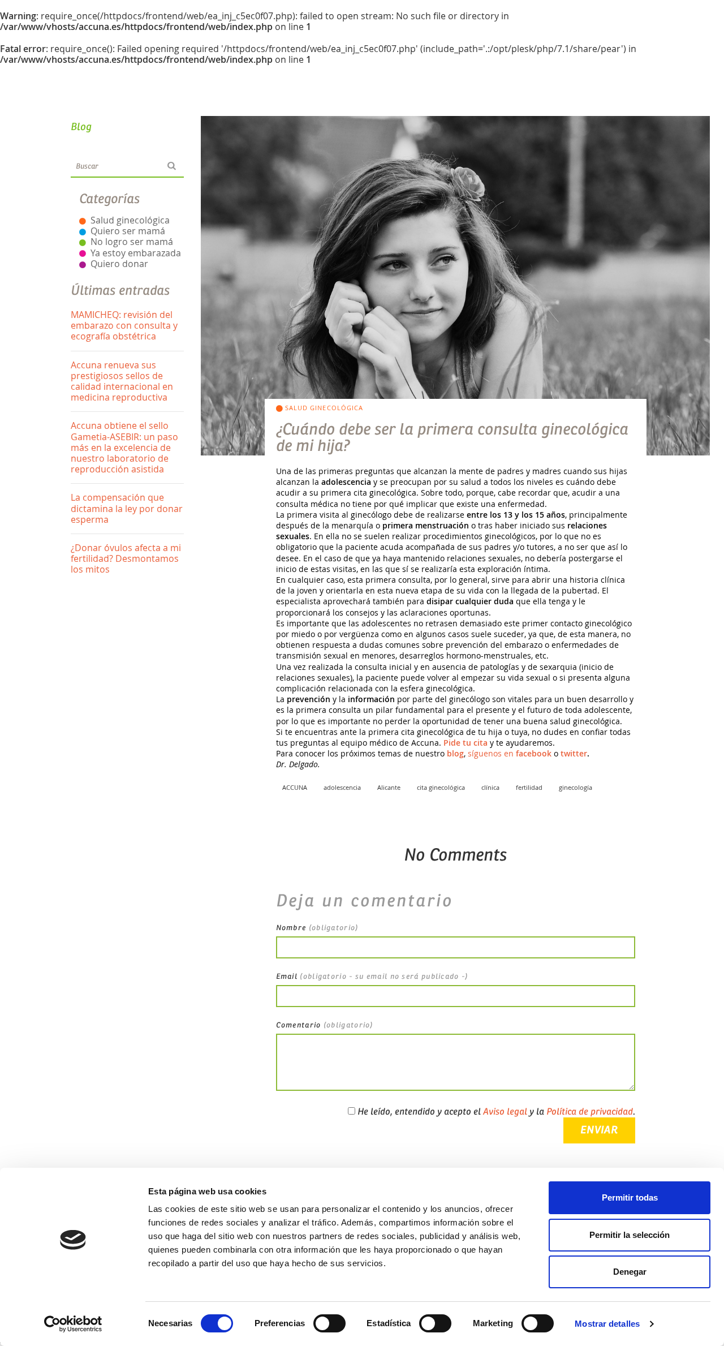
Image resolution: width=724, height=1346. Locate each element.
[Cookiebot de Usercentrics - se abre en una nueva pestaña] (73, 1323)
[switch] (329, 1323)
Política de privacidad (589, 1112)
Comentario (324, 1025)
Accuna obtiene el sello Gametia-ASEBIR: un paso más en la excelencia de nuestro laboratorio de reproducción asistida (124, 447)
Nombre (317, 928)
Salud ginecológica (130, 220)
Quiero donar (119, 263)
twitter (574, 753)
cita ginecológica (441, 787)
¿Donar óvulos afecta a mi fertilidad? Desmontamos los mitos (126, 558)
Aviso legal (505, 1112)
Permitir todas (630, 1197)
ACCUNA (294, 787)
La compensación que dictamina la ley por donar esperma (127, 508)
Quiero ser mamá (127, 231)
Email (372, 977)
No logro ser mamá (131, 241)
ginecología (575, 787)
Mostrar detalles (607, 1323)
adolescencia (342, 787)
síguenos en (509, 753)
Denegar (630, 1271)
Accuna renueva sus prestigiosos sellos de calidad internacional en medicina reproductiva (122, 381)
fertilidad (529, 787)
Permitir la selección (629, 1235)
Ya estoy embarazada (135, 253)
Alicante (388, 787)
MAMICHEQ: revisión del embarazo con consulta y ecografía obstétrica (124, 325)
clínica (490, 787)
